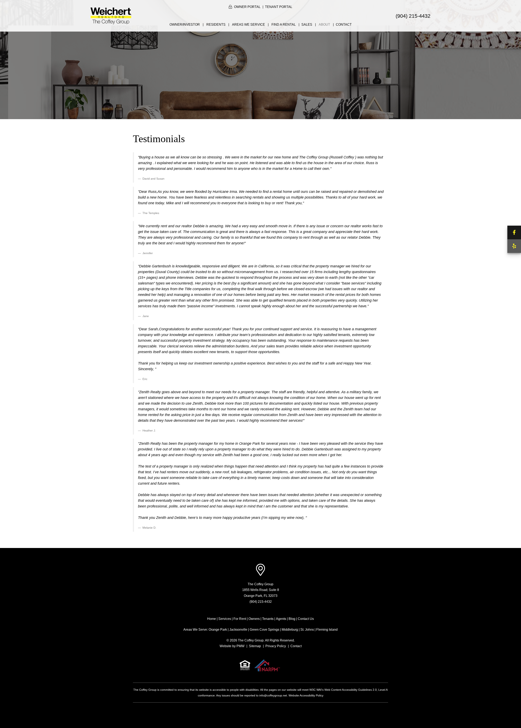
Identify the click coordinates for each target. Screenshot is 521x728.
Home (211, 618)
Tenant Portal (278, 7)
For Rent (239, 618)
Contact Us (306, 618)
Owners (254, 618)
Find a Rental (283, 24)
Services (224, 618)
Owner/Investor (185, 24)
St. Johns (307, 629)
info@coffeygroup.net (273, 695)
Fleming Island (327, 629)
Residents (215, 24)
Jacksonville (238, 629)
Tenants (268, 618)
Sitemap (255, 646)
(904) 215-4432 (413, 16)
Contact (344, 24)
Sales (306, 24)
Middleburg (290, 629)
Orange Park (218, 629)
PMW (240, 646)
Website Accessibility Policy (306, 695)
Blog (292, 618)
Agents (281, 618)
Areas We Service (248, 24)
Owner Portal (247, 7)
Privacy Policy (275, 646)
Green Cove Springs (264, 629)
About (324, 24)
